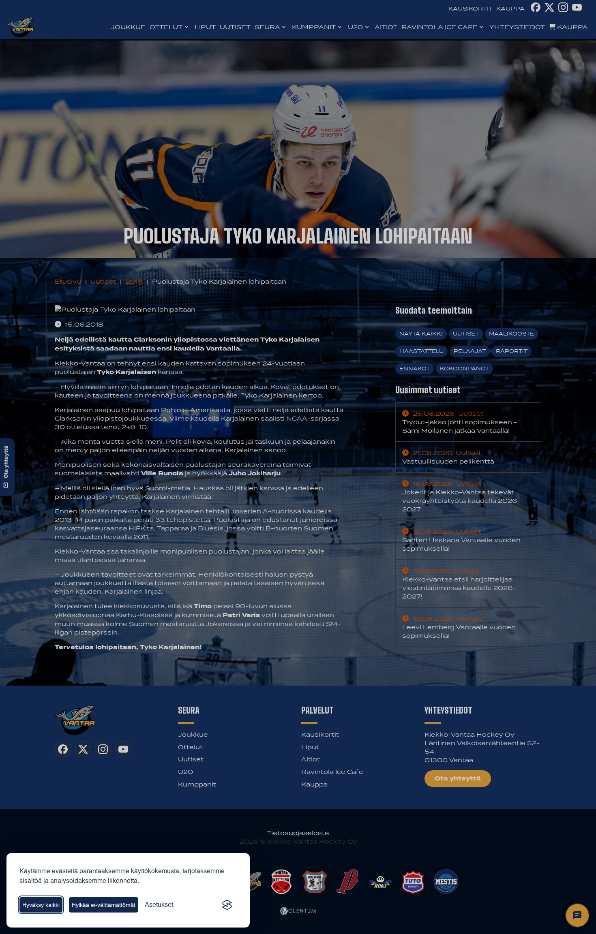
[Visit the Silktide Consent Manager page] (227, 905)
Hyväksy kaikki (41, 905)
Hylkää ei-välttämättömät (103, 905)
